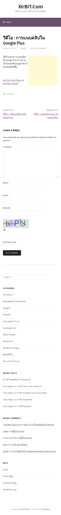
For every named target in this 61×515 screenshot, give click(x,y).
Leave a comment (38, 48)
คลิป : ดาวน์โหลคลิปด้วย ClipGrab (39, 424)
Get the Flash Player (12, 80)
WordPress (8, 341)
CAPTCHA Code (9, 242)
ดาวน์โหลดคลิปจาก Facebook (16, 379)
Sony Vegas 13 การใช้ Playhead (17, 406)
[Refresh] (4, 229)
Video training (9, 334)
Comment (7, 146)
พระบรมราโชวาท (11, 361)
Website (6, 208)
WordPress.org (9, 489)
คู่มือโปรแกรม (18, 431)
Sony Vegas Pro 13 (11, 321)
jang (5, 444)
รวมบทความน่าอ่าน (12, 424)
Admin (23, 48)
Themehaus (45, 509)
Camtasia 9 (8, 294)
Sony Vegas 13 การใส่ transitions (17, 399)
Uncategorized (9, 328)
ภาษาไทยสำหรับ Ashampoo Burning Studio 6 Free (34, 451)
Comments (10, 482)
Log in (5, 469)
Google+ (11, 94)
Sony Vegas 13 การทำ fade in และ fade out (22, 386)
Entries (8, 476)
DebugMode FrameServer (14, 301)
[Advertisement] (43, 70)
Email (6, 195)
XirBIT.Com (30, 6)
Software (7, 314)
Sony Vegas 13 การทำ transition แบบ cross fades (25, 392)
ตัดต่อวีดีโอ (8, 354)
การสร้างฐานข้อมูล (18, 444)
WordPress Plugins (11, 348)
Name (6, 182)
